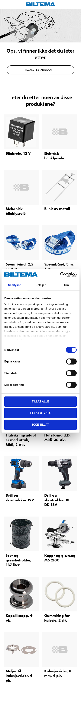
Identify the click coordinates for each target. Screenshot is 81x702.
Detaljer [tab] (40, 284)
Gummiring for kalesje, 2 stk (57, 618)
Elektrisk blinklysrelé (54, 155)
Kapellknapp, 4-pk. (20, 618)
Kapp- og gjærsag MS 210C (59, 558)
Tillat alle (40, 401)
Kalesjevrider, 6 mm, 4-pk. (57, 673)
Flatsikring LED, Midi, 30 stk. (57, 437)
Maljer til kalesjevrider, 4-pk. (20, 676)
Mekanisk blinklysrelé (16, 211)
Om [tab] (66, 284)
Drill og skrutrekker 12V (20, 497)
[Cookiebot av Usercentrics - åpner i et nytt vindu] (60, 274)
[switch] (71, 361)
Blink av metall (57, 208)
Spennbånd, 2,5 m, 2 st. (19, 266)
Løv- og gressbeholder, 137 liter (18, 560)
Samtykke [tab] (14, 284)
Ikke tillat (40, 424)
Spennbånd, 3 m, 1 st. (59, 266)
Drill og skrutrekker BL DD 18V (57, 500)
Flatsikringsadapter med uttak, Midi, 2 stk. (21, 440)
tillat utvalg (40, 413)
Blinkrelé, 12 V (18, 153)
